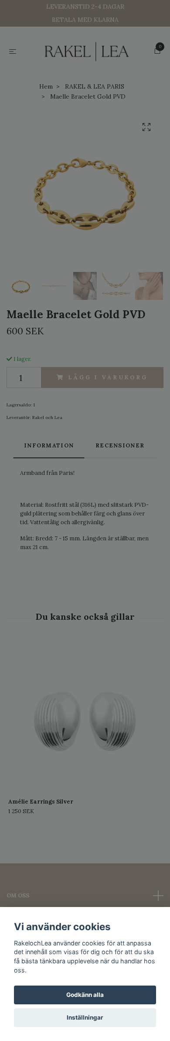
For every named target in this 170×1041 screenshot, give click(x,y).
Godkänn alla (85, 994)
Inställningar (85, 1017)
